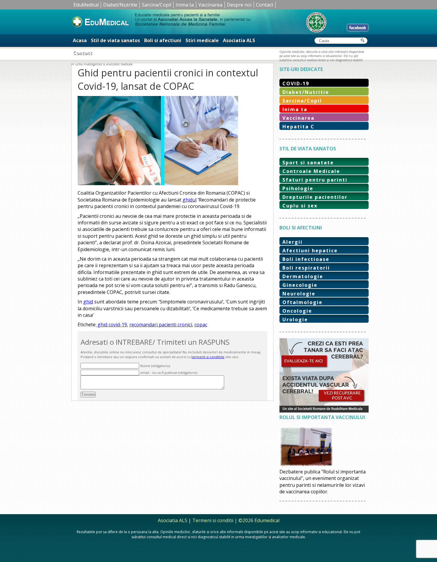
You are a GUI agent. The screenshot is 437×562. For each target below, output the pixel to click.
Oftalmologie (302, 302)
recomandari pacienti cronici (160, 324)
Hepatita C (298, 126)
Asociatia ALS (239, 40)
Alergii (292, 242)
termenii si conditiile (207, 357)
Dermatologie (302, 276)
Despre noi (239, 4)
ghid (88, 301)
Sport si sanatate (308, 162)
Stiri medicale (202, 40)
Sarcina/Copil (156, 4)
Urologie (295, 319)
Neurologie (298, 293)
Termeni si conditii (212, 520)
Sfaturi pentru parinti (315, 180)
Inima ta (185, 4)
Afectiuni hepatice (310, 250)
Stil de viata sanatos (115, 40)
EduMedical (86, 4)
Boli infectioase (305, 259)
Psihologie (297, 188)
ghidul (190, 199)
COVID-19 (295, 83)
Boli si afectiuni (162, 40)
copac (200, 324)
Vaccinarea (210, 4)
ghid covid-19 (111, 324)
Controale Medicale (311, 171)
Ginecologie (299, 285)
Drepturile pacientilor (315, 197)
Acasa (80, 40)
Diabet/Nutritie (120, 4)
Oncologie (297, 311)
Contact (264, 4)
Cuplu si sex (299, 205)
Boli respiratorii (306, 268)
